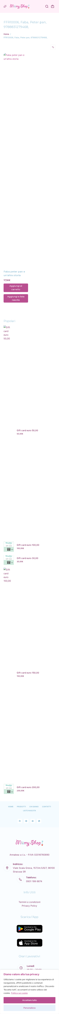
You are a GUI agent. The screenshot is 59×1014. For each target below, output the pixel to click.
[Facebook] (20, 821)
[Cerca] (46, 6)
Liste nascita (29, 810)
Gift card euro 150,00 (28, 672)
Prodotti (21, 807)
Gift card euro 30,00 (27, 558)
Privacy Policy (29, 905)
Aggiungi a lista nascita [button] (15, 298)
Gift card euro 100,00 (28, 545)
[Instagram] (26, 821)
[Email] (33, 821)
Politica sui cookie (19, 993)
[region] (29, 992)
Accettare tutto (29, 1000)
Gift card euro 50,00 (27, 430)
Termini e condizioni (29, 902)
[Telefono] (39, 821)
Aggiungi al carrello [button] (15, 288)
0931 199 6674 (34, 881)
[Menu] (5, 6)
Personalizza (29, 1008)
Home (10, 807)
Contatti (46, 807)
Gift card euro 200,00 (28, 787)
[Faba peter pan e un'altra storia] (16, 159)
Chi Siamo (34, 807)
